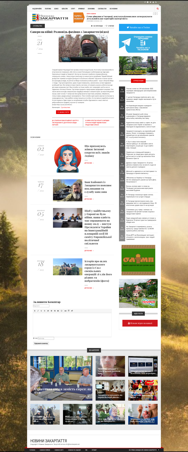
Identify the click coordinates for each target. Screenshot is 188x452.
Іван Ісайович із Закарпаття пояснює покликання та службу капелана (98, 186)
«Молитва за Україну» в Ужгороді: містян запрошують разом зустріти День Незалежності (141, 180)
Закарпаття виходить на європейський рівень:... (110, 396)
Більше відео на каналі (141, 323)
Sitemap (94, 450)
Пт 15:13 (122, 203)
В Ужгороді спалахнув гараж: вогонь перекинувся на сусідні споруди (139, 196)
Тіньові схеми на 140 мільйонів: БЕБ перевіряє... (143, 372)
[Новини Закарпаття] (51, 18)
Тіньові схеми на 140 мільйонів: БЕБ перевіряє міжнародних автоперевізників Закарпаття (141, 91)
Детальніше (89, 163)
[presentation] (34, 311)
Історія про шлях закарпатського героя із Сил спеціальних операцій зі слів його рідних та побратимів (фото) (98, 270)
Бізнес (56, 8)
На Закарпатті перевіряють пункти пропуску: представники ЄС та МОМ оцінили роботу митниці (140, 229)
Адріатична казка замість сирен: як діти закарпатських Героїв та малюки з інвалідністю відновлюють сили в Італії (141, 125)
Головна (32, 450)
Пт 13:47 (122, 237)
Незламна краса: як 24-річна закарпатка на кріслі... (44, 419)
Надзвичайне (37, 8)
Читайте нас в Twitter (139, 27)
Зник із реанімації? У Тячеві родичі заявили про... (109, 371)
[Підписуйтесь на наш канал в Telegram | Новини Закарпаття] (138, 43)
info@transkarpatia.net (73, 444)
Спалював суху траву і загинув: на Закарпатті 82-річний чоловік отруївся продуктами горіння (140, 212)
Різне (131, 416)
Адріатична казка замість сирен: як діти (62, 390)
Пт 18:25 (122, 145)
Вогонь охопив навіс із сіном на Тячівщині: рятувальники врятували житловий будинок (139, 188)
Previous (154, 13)
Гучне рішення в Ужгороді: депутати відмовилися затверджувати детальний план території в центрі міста (119, 17)
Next (156, 13)
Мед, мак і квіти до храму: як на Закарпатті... (110, 420)
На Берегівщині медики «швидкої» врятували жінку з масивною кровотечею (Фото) (139, 108)
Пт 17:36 (122, 172)
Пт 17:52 (122, 155)
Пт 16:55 (122, 188)
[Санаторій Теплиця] (138, 293)
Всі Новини (113, 8)
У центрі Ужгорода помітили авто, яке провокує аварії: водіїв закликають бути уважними (141, 99)
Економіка (91, 8)
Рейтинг (111, 26)
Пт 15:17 (122, 196)
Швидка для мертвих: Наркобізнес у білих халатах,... (76, 419)
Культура (65, 8)
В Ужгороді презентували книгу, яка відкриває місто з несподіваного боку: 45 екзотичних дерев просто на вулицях (141, 203)
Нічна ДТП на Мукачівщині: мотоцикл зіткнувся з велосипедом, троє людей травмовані (140, 237)
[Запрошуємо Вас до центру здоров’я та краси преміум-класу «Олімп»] (138, 260)
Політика (48, 8)
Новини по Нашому (74, 450)
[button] (34, 310)
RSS (86, 450)
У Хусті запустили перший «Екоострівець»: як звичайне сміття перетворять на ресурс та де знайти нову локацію (139, 145)
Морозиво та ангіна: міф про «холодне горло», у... (142, 420)
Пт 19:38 (122, 116)
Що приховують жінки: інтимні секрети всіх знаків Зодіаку (97, 150)
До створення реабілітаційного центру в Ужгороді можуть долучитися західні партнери (65, 123)
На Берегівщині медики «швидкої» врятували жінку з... (142, 395)
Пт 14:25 (122, 220)
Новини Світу (59, 450)
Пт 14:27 (122, 212)
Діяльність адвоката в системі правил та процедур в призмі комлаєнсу (141, 172)
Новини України (45, 450)
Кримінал (81, 8)
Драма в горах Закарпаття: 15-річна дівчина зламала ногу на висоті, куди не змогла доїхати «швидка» (141, 165)
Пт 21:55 (122, 91)
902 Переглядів (98, 26)
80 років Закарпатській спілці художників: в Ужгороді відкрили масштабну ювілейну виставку (138, 116)
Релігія (99, 416)
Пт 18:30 (122, 134)
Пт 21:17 (122, 99)
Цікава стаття (64, 112)
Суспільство (102, 8)
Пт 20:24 (122, 108)
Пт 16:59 (122, 180)
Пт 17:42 (122, 165)
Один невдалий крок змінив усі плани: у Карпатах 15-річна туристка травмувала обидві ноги (141, 220)
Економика (101, 392)
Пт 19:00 (122, 125)
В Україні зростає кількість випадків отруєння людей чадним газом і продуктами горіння (97, 123)
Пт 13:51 (122, 229)
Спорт (73, 8)
